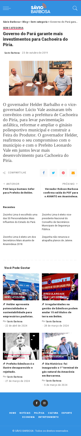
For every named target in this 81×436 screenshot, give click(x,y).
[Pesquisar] (74, 8)
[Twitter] (53, 173)
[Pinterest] (63, 173)
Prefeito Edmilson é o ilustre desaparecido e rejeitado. (18, 367)
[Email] (73, 173)
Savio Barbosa (12, 53)
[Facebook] (44, 173)
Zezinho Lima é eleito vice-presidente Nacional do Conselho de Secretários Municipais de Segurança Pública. (57, 222)
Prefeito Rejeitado (17, 353)
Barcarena (51, 353)
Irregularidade (54, 294)
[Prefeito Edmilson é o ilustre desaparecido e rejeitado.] (21, 346)
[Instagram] (44, 403)
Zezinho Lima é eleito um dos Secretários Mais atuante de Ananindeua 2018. (19, 240)
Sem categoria (13, 28)
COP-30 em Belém (15, 294)
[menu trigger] (8, 8)
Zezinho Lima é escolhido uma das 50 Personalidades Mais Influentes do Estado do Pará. (20, 218)
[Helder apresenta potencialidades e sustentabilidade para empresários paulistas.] (21, 286)
